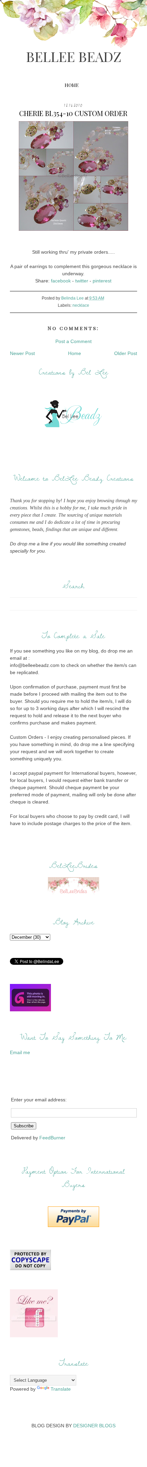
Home (72, 85)
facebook (61, 280)
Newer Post (22, 353)
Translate (61, 1389)
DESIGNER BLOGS (94, 1425)
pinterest (102, 280)
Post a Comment (73, 341)
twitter (81, 280)
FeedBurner (52, 1137)
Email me (20, 1052)
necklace (80, 305)
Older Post (125, 353)
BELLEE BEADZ (73, 56)
